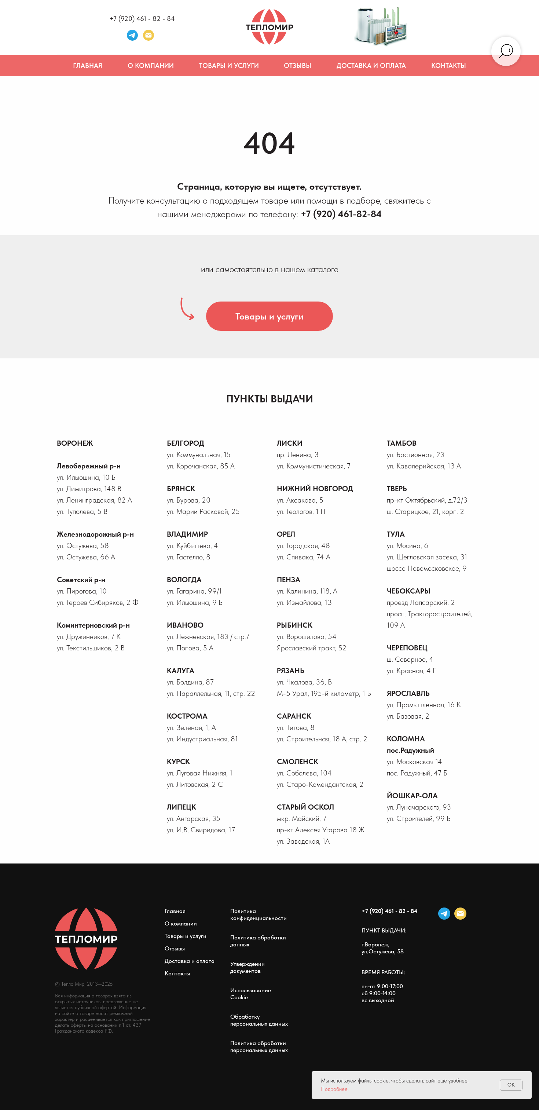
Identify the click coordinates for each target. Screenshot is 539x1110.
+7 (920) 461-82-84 (341, 213)
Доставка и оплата (371, 65)
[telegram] (132, 35)
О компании (151, 65)
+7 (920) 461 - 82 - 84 (142, 18)
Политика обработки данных (258, 941)
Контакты (448, 65)
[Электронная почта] (148, 35)
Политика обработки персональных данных (259, 1047)
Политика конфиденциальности (258, 914)
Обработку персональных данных (259, 1020)
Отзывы (297, 65)
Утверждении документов (247, 967)
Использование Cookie (250, 994)
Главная (87, 65)
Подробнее (334, 1089)
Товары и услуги (229, 65)
